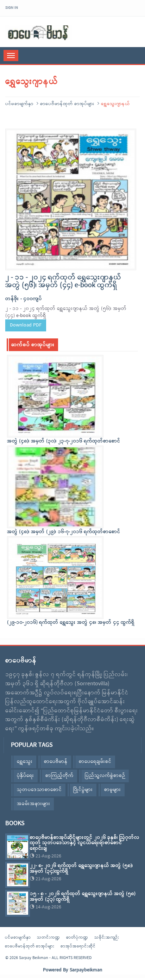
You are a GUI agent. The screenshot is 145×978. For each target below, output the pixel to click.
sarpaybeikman (38, 32)
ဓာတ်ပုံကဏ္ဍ (77, 937)
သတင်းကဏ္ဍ (48, 937)
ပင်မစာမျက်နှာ (19, 104)
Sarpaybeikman (86, 970)
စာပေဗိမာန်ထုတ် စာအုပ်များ (67, 104)
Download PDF (26, 325)
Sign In (11, 8)
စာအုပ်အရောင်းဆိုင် (78, 946)
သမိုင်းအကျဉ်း (106, 937)
